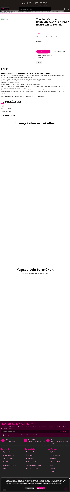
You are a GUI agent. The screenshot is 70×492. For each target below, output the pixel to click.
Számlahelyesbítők (55, 462)
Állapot (3, 111)
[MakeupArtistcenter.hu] (35, 3)
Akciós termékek (30, 452)
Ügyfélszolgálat (7, 452)
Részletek (38, 484)
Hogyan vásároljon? (8, 455)
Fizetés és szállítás (8, 458)
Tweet (39, 28)
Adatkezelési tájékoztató (9, 465)
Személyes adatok (55, 455)
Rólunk (5, 468)
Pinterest (45, 28)
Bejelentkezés (54, 452)
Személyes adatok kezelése (33, 465)
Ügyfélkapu (52, 449)
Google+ (42, 28)
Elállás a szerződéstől (32, 468)
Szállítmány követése (32, 462)
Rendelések (53, 458)
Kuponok (52, 468)
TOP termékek (30, 458)
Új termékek (29, 455)
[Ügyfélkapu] (62, 9)
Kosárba (43, 51)
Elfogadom (40, 488)
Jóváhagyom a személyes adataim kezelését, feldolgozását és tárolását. (22, 435)
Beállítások (30, 488)
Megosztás (36, 28)
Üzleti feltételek (7, 462)
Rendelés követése (55, 472)
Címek (51, 465)
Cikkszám (3, 109)
